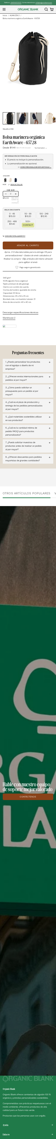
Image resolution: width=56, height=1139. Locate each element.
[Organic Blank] (28, 9)
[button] (46, 9)
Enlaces (6, 1134)
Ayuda (5, 1124)
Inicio (5, 15)
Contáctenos (28, 797)
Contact (28, 225)
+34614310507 (15, 3)
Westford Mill (8, 129)
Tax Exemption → (41, 148)
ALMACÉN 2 (15, 15)
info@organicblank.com (43, 3)
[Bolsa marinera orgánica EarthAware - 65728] (9, 118)
